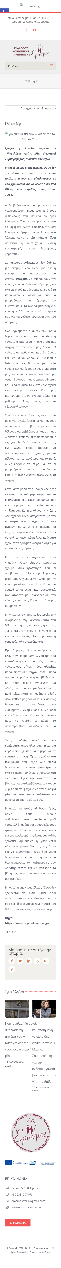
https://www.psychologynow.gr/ (27, 923)
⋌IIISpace (46, 1252)
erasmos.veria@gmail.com (28, 1201)
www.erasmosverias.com (27, 1207)
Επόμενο (47, 108)
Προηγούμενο (30, 108)
